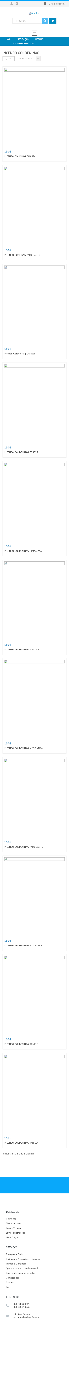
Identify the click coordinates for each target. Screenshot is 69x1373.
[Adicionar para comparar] (34, 139)
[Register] (18, 4)
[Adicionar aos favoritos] (42, 138)
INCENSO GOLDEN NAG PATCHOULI (23, 945)
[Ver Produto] (31, 928)
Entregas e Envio (14, 1254)
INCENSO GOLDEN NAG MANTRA (21, 649)
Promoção (11, 1219)
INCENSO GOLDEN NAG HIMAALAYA (23, 550)
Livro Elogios (12, 1237)
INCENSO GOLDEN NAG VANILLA (21, 1142)
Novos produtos (14, 1223)
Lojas (8, 1287)
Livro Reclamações (15, 1233)
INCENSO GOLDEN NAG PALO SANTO (23, 846)
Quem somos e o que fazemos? (22, 1268)
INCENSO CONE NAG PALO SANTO (22, 254)
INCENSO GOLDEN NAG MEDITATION (23, 748)
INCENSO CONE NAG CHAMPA (20, 156)
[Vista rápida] (26, 138)
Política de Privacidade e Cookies (23, 1259)
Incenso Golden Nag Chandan (20, 353)
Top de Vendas (13, 1228)
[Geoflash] (34, 13)
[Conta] (12, 4)
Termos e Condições (16, 1263)
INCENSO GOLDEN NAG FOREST (21, 452)
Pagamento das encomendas (20, 1273)
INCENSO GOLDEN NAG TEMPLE (21, 1044)
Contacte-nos (12, 1278)
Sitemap (10, 1282)
